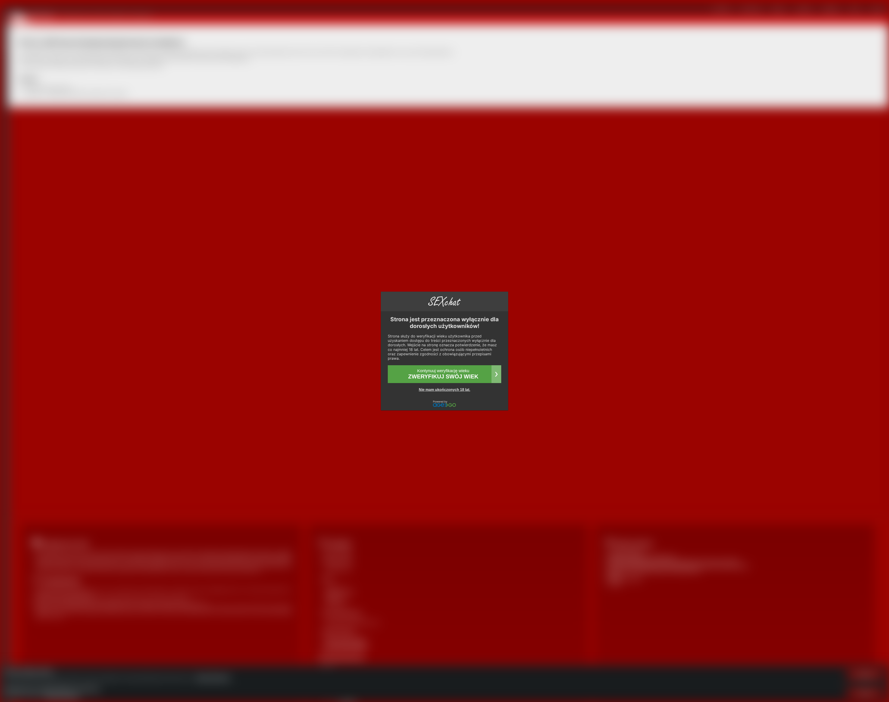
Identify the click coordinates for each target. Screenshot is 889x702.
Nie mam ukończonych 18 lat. (444, 390)
